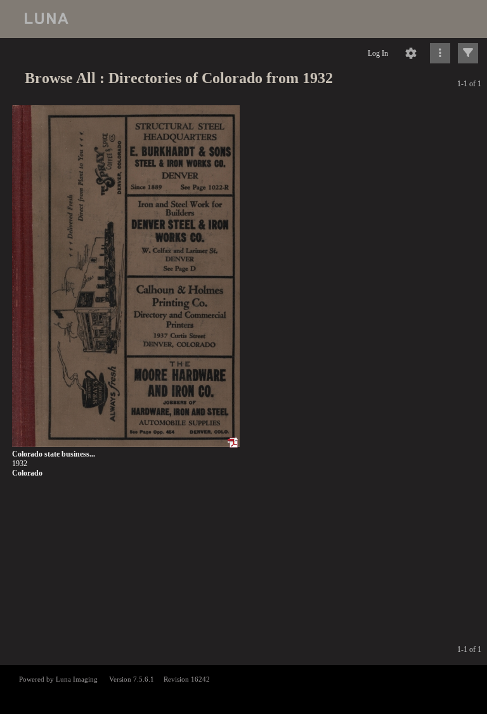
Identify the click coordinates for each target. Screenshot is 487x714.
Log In (378, 53)
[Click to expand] (468, 53)
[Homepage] (243, 19)
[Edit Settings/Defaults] (411, 53)
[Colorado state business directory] (126, 276)
